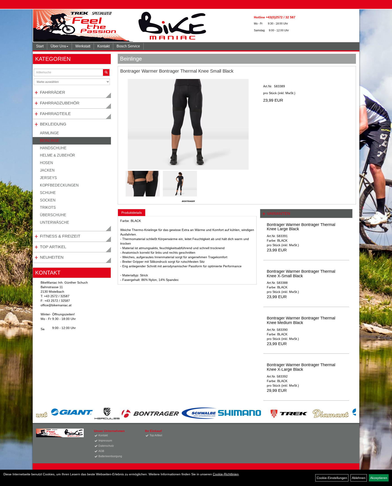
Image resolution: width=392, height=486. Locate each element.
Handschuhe (53, 148)
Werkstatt (82, 46)
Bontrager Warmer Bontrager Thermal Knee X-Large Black (301, 367)
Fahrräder (52, 92)
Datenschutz (106, 445)
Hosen (46, 163)
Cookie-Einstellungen (332, 478)
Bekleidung (53, 124)
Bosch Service (128, 46)
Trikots (48, 207)
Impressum (105, 440)
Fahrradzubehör (59, 103)
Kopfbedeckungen (59, 185)
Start (40, 46)
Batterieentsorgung (110, 456)
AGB (101, 451)
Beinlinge (49, 140)
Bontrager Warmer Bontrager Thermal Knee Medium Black (301, 320)
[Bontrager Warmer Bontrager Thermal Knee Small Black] (188, 124)
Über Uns (58, 46)
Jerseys (48, 178)
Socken (48, 200)
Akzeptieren (378, 478)
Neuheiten (52, 257)
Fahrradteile (55, 113)
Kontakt (103, 46)
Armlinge (49, 133)
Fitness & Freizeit (60, 236)
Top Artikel (53, 247)
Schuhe (48, 193)
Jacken (47, 170)
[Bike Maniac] (126, 25)
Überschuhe (53, 215)
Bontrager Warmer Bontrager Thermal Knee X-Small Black (301, 273)
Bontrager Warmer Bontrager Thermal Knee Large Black (301, 226)
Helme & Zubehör (57, 155)
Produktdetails (131, 212)
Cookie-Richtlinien (226, 474)
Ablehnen (358, 478)
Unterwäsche (54, 222)
